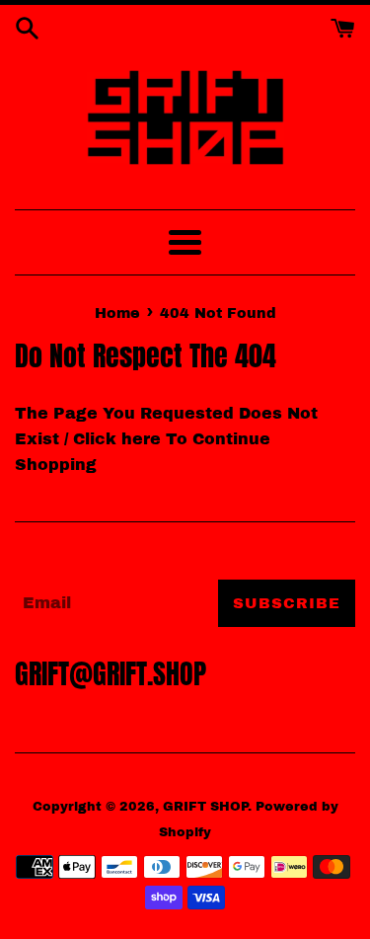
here (141, 438)
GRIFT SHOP (205, 807)
